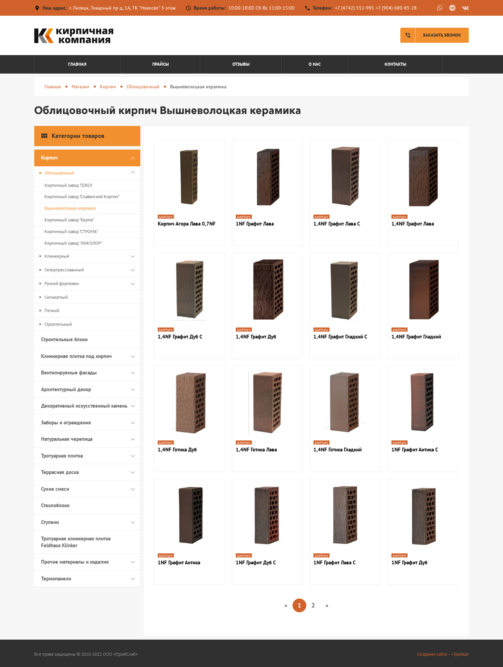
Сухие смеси (55, 489)
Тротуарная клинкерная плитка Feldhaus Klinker (76, 542)
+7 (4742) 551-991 (354, 8)
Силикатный (56, 297)
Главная (77, 64)
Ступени (50, 522)
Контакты (395, 64)
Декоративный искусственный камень (84, 405)
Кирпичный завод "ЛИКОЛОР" (73, 243)
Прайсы (160, 64)
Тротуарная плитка (62, 455)
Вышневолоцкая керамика (69, 208)
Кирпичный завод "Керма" (69, 220)
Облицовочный (143, 87)
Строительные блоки (64, 339)
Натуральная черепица (66, 439)
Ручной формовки (61, 283)
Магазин (80, 87)
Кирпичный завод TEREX (68, 185)
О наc (315, 64)
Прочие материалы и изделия (75, 562)
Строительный (58, 324)
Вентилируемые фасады (69, 372)
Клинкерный (56, 256)
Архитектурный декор (66, 389)
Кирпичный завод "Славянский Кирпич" (81, 197)
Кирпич (108, 87)
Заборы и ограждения (66, 422)
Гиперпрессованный (64, 270)
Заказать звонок (433, 35)
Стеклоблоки (55, 505)
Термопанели (56, 578)
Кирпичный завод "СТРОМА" (71, 231)
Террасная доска (60, 472)
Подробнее (189, 184)
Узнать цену (189, 203)
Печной (51, 310)
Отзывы (240, 64)
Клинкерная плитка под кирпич (76, 356)
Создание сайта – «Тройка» (443, 654)
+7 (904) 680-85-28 (396, 8)
